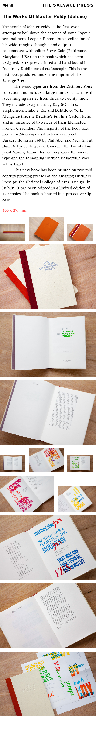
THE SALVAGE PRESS (68, 5)
